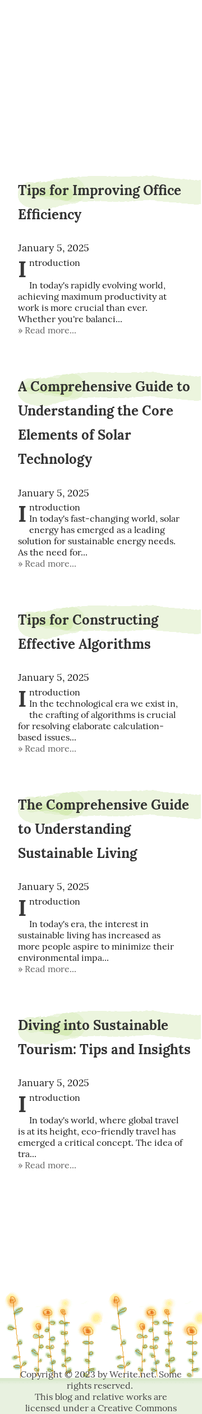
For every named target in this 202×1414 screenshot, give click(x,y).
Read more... (50, 330)
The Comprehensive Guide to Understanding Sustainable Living (103, 829)
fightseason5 (101, 38)
